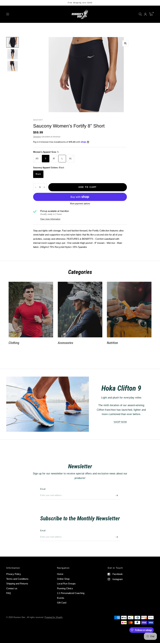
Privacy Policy (13, 574)
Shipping (37, 137)
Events (60, 598)
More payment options (80, 204)
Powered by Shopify (54, 617)
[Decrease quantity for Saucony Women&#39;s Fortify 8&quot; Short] (35, 187)
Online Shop (63, 579)
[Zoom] (125, 43)
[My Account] (145, 14)
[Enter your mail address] (117, 495)
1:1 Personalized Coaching (70, 593)
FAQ (8, 593)
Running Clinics (65, 588)
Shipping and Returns (17, 583)
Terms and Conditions (17, 579)
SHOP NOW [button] (120, 422)
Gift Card (61, 602)
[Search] (140, 14)
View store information (50, 219)
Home (60, 574)
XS (37, 158)
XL (70, 158)
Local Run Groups (66, 583)
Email (42, 489)
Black (38, 174)
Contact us (11, 588)
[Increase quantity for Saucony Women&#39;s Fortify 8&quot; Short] (44, 187)
